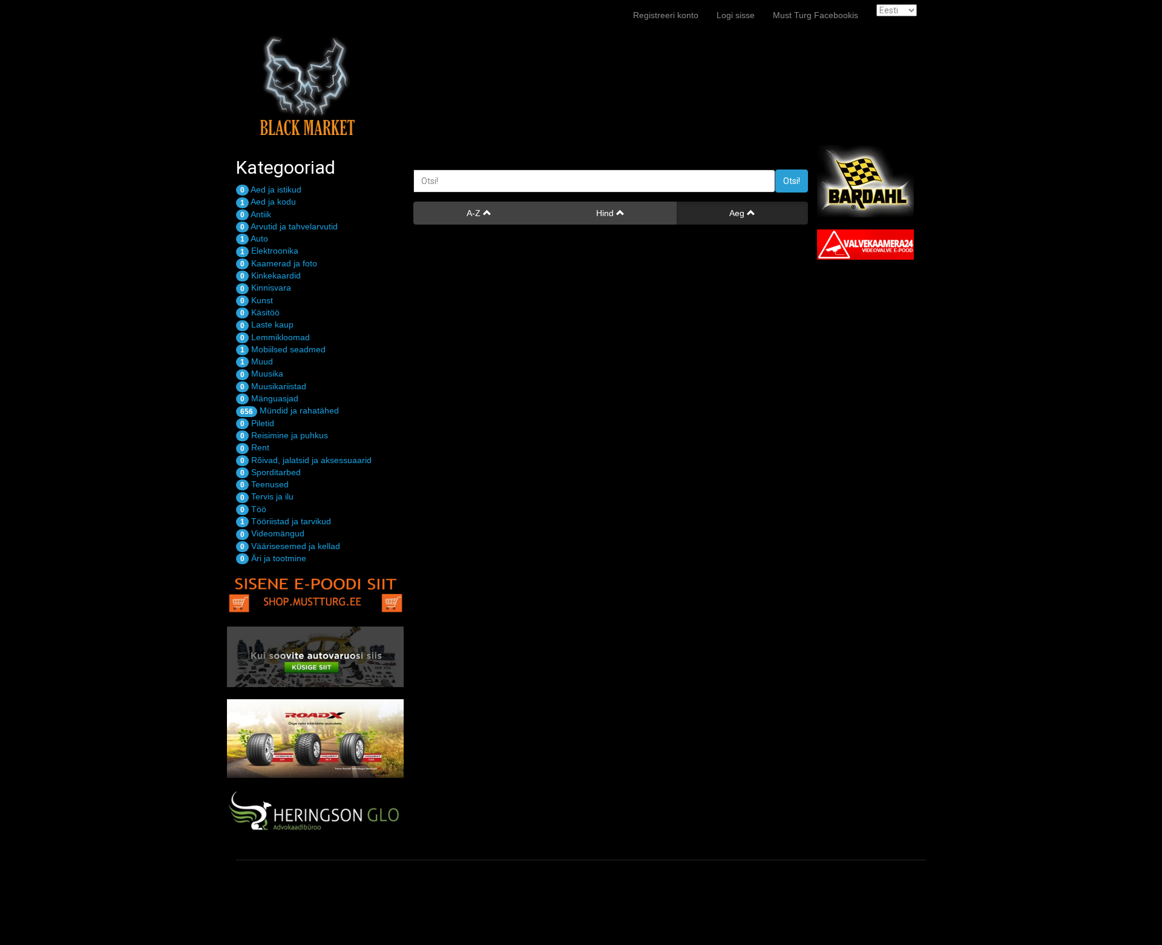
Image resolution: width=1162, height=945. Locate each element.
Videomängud (272, 533)
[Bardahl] (876, 181)
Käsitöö (260, 312)
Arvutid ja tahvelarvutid (289, 226)
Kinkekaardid (270, 275)
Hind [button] (606, 213)
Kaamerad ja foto (278, 263)
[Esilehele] (305, 15)
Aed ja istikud (270, 189)
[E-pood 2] (315, 592)
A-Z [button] (475, 213)
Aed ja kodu (268, 201)
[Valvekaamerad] (876, 244)
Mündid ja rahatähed (289, 410)
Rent (254, 447)
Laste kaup (267, 324)
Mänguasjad (269, 398)
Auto (254, 238)
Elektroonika (269, 250)
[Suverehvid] (315, 738)
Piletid (257, 423)
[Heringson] (315, 812)
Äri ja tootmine (273, 558)
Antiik (255, 214)
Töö (253, 509)
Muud (256, 361)
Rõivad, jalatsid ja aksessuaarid (306, 460)
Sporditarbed (270, 472)
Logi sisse (736, 15)
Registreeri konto (665, 15)
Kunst (256, 300)
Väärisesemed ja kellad (290, 546)
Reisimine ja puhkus (284, 435)
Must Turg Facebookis (815, 15)
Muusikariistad (273, 386)
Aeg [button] (738, 213)
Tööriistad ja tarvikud (285, 521)
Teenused (264, 484)
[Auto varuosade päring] (315, 657)
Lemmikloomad (275, 337)
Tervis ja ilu (267, 496)
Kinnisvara (265, 287)
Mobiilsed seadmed (283, 349)
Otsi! (791, 181)
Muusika (261, 373)
